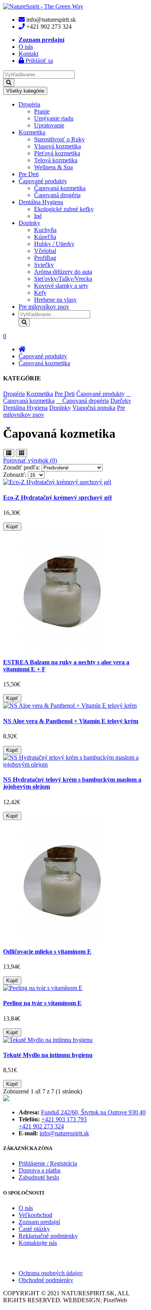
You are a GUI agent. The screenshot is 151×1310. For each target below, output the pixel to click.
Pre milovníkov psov (44, 306)
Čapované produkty (43, 356)
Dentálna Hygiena (25, 407)
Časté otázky (34, 1229)
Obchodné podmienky (46, 1280)
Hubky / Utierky (54, 244)
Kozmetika (39, 393)
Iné (38, 216)
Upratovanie (49, 125)
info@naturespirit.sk (64, 1133)
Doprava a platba (39, 1170)
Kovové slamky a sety (61, 285)
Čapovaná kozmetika (60, 188)
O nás (26, 1208)
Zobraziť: (15, 474)
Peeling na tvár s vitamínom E (42, 1003)
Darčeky (120, 400)
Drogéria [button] (29, 104)
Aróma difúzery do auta (63, 271)
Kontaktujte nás (38, 1243)
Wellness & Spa (53, 167)
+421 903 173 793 (64, 1119)
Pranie (42, 111)
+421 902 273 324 (41, 1126)
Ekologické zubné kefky (64, 209)
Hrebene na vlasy (55, 299)
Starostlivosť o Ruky (59, 139)
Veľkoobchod (35, 1215)
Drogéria (14, 393)
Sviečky (44, 264)
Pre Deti (29, 174)
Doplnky (60, 407)
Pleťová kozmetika (57, 153)
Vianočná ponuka (93, 407)
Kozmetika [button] (32, 132)
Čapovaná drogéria (57, 195)
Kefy (40, 292)
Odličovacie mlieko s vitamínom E (47, 951)
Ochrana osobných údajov (51, 1273)
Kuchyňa (45, 230)
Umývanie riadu (54, 118)
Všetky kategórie (25, 91)
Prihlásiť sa (38, 60)
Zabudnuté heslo (39, 1177)
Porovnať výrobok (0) (30, 460)
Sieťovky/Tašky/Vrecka (63, 278)
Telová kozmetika (55, 160)
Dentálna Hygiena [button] (41, 202)
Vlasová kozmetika (57, 146)
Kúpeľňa (45, 237)
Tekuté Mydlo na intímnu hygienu (48, 1055)
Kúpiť (12, 527)
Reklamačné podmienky (48, 1236)
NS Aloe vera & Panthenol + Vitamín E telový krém (70, 721)
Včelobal (45, 251)
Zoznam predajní (39, 1222)
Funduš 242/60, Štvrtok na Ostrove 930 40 (93, 1112)
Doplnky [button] (29, 223)
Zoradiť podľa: (22, 467)
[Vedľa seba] (21, 453)
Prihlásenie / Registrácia (48, 1163)
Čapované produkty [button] (43, 181)
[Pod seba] (8, 453)
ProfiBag (45, 257)
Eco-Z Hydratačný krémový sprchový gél (57, 497)
